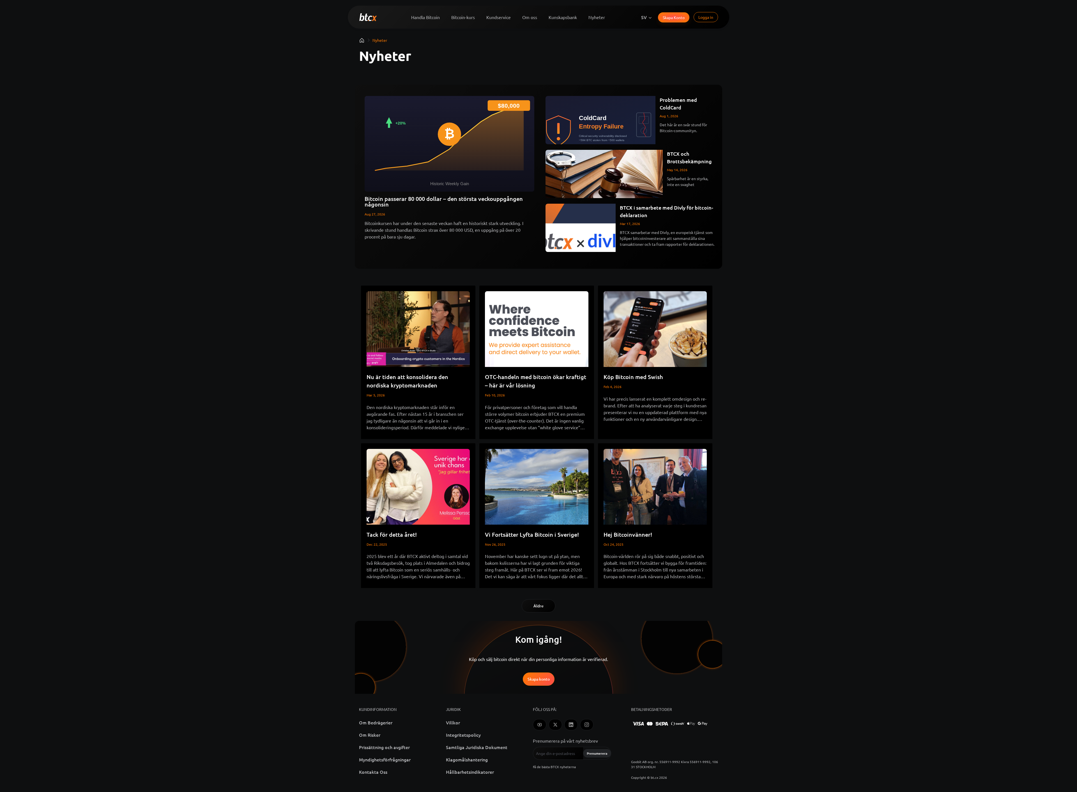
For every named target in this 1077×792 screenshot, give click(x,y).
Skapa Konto (674, 17)
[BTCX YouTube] (539, 724)
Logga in (705, 17)
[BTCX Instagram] (586, 724)
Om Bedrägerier (375, 722)
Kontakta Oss (373, 772)
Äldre (538, 606)
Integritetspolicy (463, 735)
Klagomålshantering (467, 759)
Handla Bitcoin (425, 17)
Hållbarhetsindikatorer (470, 772)
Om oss (529, 17)
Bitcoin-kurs (463, 17)
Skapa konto (539, 679)
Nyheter (596, 17)
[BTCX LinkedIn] (571, 724)
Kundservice (498, 17)
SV (644, 17)
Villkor (453, 722)
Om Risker (369, 735)
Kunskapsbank (563, 17)
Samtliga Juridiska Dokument (476, 747)
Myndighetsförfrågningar (385, 759)
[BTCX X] (555, 724)
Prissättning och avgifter (384, 747)
